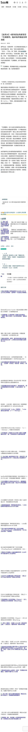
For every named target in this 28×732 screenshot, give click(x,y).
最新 (2, 7)
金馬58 (8, 246)
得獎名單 (8, 7)
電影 (12, 246)
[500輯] (4, 2)
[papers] (20, 2)
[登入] (22, 2)
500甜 (19, 7)
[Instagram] (17, 2)
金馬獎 (2, 246)
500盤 (14, 7)
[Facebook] (14, 2)
